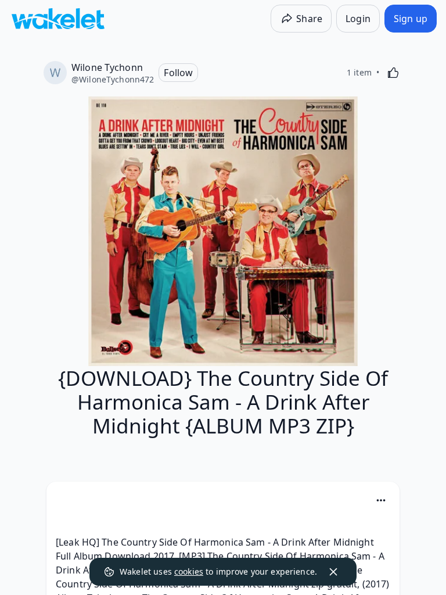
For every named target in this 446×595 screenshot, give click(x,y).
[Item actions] (381, 500)
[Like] (393, 72)
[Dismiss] (333, 571)
